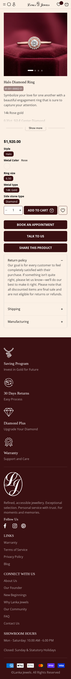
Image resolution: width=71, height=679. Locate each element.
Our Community (15, 609)
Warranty (10, 542)
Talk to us (35, 236)
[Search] (9, 4)
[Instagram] (14, 526)
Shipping (14, 309)
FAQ (6, 616)
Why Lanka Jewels (16, 602)
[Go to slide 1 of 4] (30, 70)
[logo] (38, 4)
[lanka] (9, 353)
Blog (7, 564)
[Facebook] (6, 526)
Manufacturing (18, 322)
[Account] (14, 4)
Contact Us (12, 623)
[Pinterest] (23, 526)
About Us (10, 581)
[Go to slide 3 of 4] (38, 70)
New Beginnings (15, 595)
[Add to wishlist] (63, 210)
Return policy (17, 260)
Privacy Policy (13, 557)
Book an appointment (35, 225)
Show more (35, 127)
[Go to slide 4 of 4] (41, 70)
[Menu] (4, 4)
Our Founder (13, 588)
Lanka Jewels (22, 672)
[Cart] (59, 4)
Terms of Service (15, 550)
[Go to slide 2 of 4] (35, 70)
